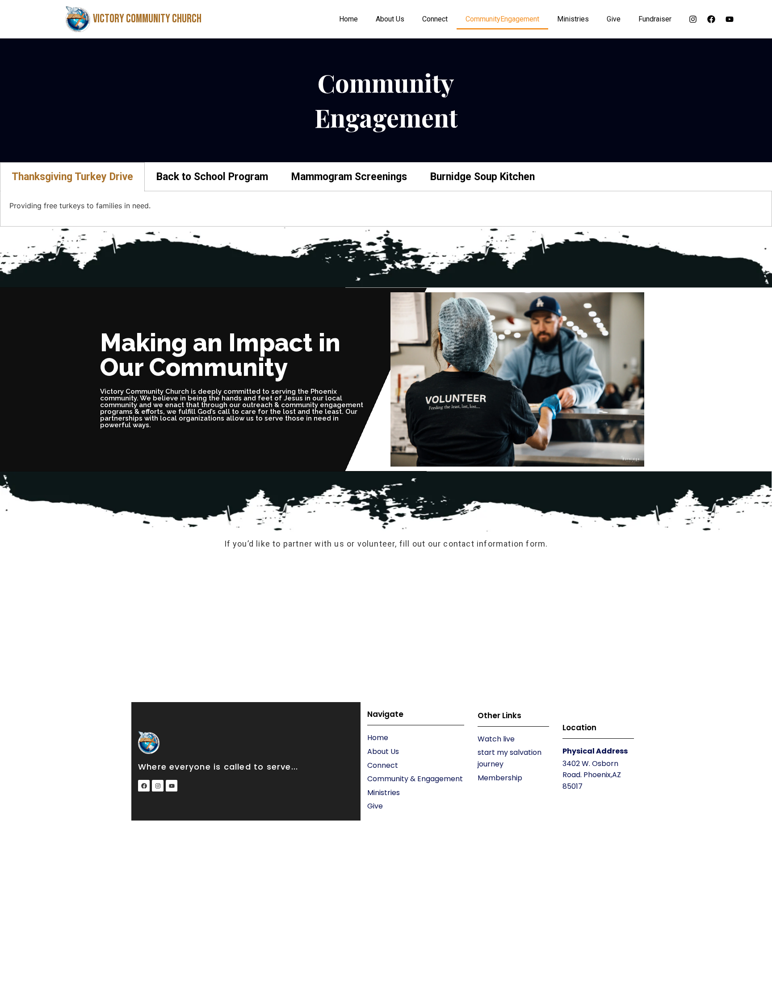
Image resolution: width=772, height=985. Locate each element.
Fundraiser (654, 19)
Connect (435, 19)
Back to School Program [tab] (212, 177)
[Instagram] (693, 19)
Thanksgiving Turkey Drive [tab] (72, 177)
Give (614, 19)
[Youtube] (730, 19)
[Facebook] (711, 19)
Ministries (573, 19)
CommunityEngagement (502, 19)
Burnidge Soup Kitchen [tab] (482, 177)
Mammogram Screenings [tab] (349, 177)
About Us (390, 19)
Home (348, 19)
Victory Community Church (147, 19)
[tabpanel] (386, 209)
